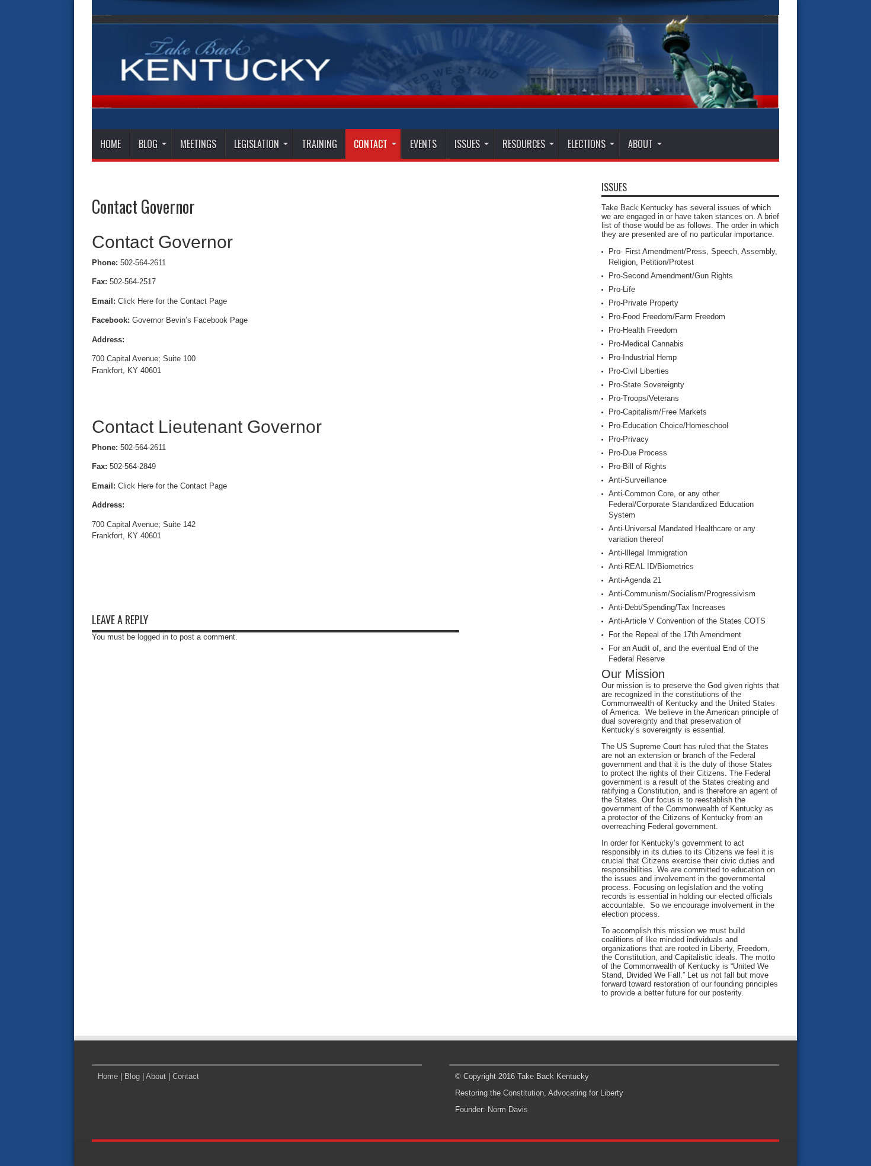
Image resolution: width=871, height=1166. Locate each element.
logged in (152, 636)
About (640, 144)
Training (319, 144)
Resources (523, 144)
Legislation (256, 144)
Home (110, 144)
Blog (148, 144)
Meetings (198, 144)
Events (423, 144)
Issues (467, 144)
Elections (587, 144)
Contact (371, 144)
